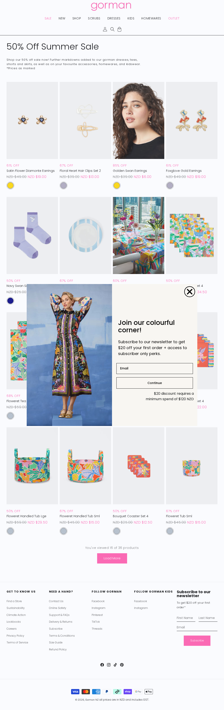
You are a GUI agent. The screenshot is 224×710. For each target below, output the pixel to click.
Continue (154, 383)
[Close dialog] (189, 291)
